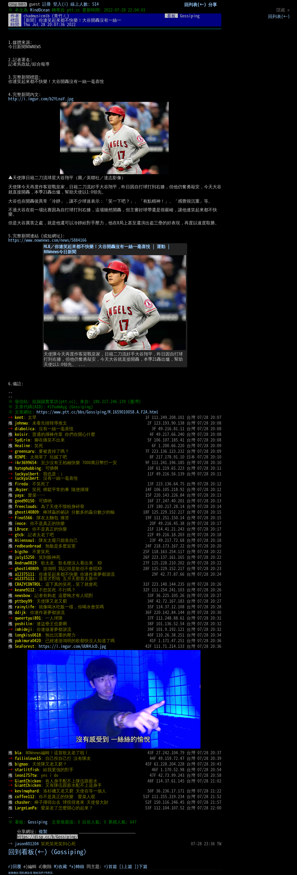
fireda (21, 483)
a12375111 (24, 574)
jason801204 (27, 843)
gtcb (19, 534)
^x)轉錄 (76, 866)
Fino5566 (23, 517)
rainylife (24, 606)
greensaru (24, 451)
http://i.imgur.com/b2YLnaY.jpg (40, 98)
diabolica (24, 428)
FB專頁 (48, 872)
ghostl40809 (27, 512)
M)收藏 (60, 866)
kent (19, 417)
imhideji (23, 629)
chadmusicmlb (36, 15)
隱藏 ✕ (283, 10)
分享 (212, 4)
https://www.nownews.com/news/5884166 (47, 240)
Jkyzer (21, 489)
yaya (19, 495)
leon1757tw (26, 775)
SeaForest (24, 646)
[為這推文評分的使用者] (186, 843)
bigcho (21, 551)
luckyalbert (27, 473)
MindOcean (40, 10)
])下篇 (140, 866)
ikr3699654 (26, 462)
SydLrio (22, 440)
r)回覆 (14, 866)
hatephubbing (28, 468)
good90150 (24, 500)
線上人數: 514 (84, 4)
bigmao (21, 764)
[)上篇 (125, 866)
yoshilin (23, 623)
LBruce (21, 529)
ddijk (20, 612)
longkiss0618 (28, 635)
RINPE (20, 457)
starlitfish (27, 769)
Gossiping (37, 822)
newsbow (22, 595)
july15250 (24, 557)
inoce (20, 523)
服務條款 (13, 872)
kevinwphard (27, 791)
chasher (22, 802)
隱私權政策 (25, 872)
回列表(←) (279, 16)
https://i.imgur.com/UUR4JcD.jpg (72, 646)
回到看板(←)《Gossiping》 (49, 852)
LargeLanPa (26, 808)
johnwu (21, 423)
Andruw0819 (26, 563)
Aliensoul (24, 540)
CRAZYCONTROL (28, 584)
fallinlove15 (28, 758)
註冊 (46, 4)
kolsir (21, 434)
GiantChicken (28, 781)
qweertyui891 (28, 618)
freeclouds (26, 506)
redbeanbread (28, 546)
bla (18, 752)
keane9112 (24, 589)
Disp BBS (17, 4)
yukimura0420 (28, 640)
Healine (22, 445)
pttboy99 (23, 601)
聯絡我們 (38, 872)
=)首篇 (110, 866)
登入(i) (60, 4)
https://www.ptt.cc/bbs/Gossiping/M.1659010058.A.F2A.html (97, 412)
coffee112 (24, 796)
